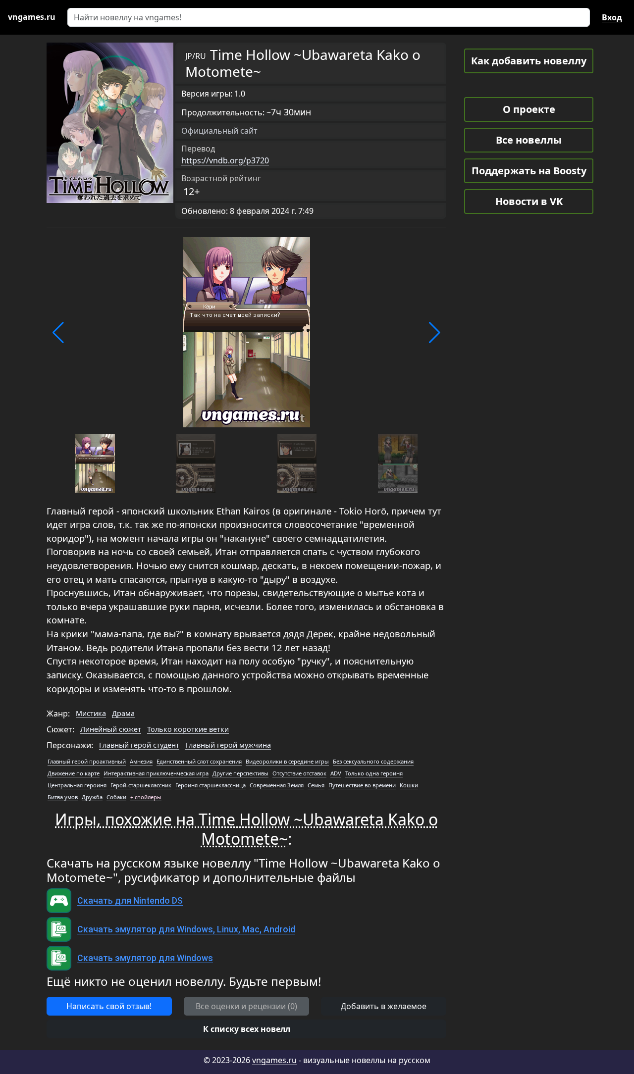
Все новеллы (529, 140)
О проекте (529, 109)
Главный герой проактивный (87, 761)
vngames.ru (274, 1060)
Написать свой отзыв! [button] (109, 1006)
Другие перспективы (240, 773)
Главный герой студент (139, 745)
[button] (58, 333)
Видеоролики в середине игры (287, 761)
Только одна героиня (374, 773)
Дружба (92, 797)
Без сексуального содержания (373, 761)
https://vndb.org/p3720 (225, 160)
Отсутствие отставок (299, 773)
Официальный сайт (219, 130)
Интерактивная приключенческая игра (156, 773)
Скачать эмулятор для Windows (145, 958)
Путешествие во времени (362, 785)
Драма (123, 713)
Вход (612, 17)
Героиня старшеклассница (210, 785)
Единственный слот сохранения (199, 761)
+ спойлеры (145, 797)
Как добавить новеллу (528, 60)
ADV (335, 773)
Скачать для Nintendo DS (130, 901)
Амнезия (141, 761)
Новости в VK (529, 201)
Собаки (116, 797)
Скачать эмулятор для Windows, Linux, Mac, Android (186, 929)
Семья (316, 785)
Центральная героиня (77, 785)
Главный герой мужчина (228, 745)
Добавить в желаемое (383, 1006)
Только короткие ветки (188, 729)
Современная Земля (277, 785)
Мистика (91, 713)
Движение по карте (74, 773)
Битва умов (63, 797)
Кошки (409, 785)
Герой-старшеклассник (140, 785)
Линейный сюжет (110, 729)
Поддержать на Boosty (529, 170)
